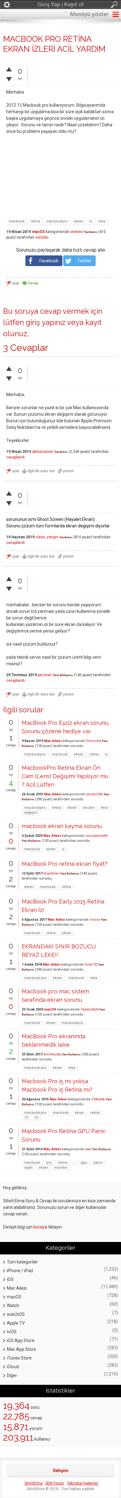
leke (101, 221)
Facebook (48, 260)
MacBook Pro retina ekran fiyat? (64, 864)
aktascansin (42, 451)
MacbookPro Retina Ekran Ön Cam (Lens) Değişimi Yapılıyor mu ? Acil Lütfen (65, 776)
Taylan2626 (89, 1009)
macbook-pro (35, 978)
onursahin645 (96, 836)
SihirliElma (34, 1483)
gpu (84, 1163)
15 (36, 1118)
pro (49, 1163)
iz (90, 221)
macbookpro (57, 221)
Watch (13, 1305)
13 (26, 1118)
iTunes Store (19, 1357)
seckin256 (94, 794)
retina (35, 221)
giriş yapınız (45, 322)
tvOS (11, 1331)
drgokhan (51, 873)
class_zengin (46, 537)
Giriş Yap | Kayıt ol (60, 4)
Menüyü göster (89, 14)
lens (104, 808)
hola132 (91, 964)
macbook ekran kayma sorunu (62, 826)
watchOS (16, 1314)
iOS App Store (20, 1340)
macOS (38, 232)
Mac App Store (21, 1349)
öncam (89, 808)
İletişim (60, 1470)
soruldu (41, 237)
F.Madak (98, 1099)
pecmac (45, 675)
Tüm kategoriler (22, 1261)
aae (88, 1149)
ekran (78, 221)
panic (98, 1163)
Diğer (12, 1375)
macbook (17, 221)
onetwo (76, 232)
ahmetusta (52, 1054)
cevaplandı (15, 457)
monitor (60, 1168)
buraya (40, 1226)
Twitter (84, 260)
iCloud (13, 1366)
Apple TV (16, 1323)
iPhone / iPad (20, 1270)
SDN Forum (54, 1483)
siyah (28, 1168)
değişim (31, 813)
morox (95, 920)
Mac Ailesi (52, 741)
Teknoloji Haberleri (82, 1483)
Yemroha (93, 741)
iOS (10, 1279)
